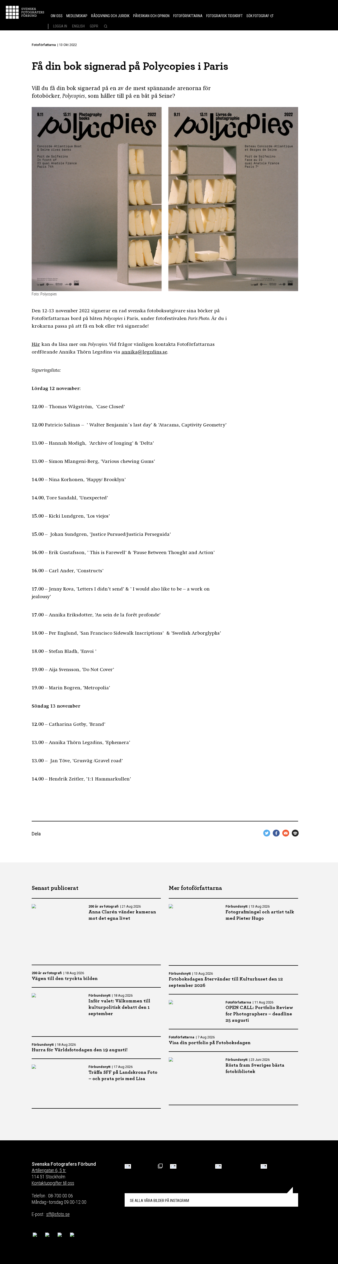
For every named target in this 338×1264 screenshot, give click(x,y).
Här (36, 344)
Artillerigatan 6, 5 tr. (49, 1170)
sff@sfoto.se (58, 1214)
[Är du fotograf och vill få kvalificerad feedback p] (173, 1166)
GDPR (94, 26)
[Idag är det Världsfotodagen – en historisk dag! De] (218, 1166)
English (78, 26)
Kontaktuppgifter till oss (53, 1183)
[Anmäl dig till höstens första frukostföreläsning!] (128, 1166)
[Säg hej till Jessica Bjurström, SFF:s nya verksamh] (264, 1166)
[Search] (104, 26)
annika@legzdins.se (144, 352)
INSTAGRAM (159, 1200)
